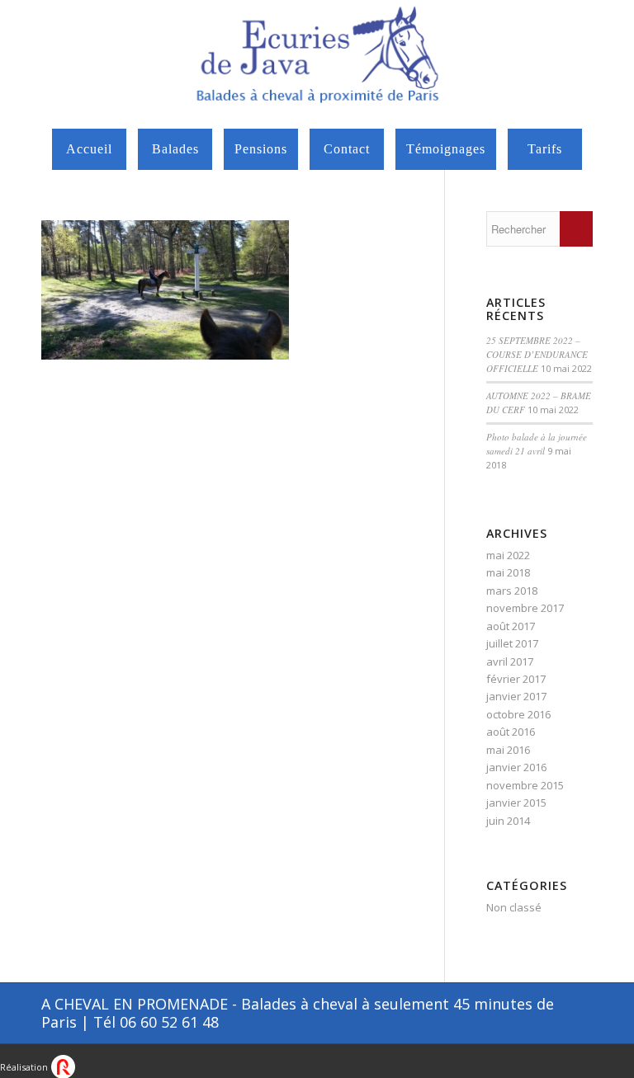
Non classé (514, 907)
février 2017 (516, 678)
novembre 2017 (525, 607)
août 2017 (510, 626)
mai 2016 (508, 749)
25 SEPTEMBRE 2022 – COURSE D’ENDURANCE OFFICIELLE (537, 354)
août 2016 (510, 731)
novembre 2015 (525, 785)
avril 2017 (509, 661)
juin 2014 (508, 820)
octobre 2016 (518, 714)
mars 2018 (511, 590)
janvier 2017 (516, 696)
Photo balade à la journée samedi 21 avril (536, 444)
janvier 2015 (516, 802)
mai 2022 (508, 555)
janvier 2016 (516, 767)
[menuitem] (89, 149)
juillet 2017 (512, 643)
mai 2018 (508, 572)
